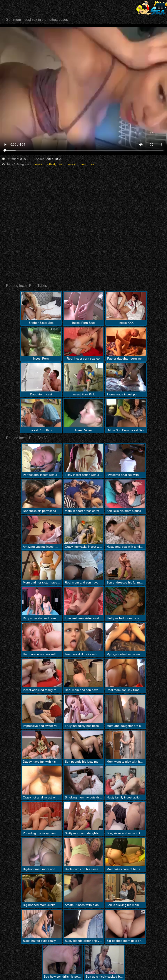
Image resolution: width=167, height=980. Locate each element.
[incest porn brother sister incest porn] (160, 6)
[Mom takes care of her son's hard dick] (125, 852)
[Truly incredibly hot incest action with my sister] (84, 709)
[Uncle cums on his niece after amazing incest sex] (84, 852)
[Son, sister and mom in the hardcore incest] (125, 816)
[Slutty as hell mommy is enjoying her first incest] (125, 601)
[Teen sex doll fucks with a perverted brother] (84, 637)
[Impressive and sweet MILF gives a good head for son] (42, 709)
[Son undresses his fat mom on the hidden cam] (125, 565)
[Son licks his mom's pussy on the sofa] (125, 494)
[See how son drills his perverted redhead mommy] (62, 959)
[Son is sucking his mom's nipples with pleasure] (125, 888)
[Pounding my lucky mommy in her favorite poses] (42, 816)
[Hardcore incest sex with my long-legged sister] (42, 637)
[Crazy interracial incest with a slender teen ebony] (84, 530)
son (92, 164)
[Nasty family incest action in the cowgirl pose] (125, 780)
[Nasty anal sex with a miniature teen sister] (125, 530)
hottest (50, 164)
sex (61, 164)
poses (37, 164)
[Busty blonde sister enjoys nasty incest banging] (84, 924)
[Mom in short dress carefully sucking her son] (84, 494)
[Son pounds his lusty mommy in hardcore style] (84, 745)
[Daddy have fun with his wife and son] (42, 745)
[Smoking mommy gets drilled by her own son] (84, 780)
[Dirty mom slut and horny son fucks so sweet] (42, 601)
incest (72, 164)
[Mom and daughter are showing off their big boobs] (125, 709)
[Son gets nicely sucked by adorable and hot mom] (104, 959)
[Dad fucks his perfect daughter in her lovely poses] (42, 494)
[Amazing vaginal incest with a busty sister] (42, 530)
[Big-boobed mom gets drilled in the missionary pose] (125, 924)
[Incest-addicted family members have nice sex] (42, 673)
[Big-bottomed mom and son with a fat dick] (42, 852)
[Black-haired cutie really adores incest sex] (42, 924)
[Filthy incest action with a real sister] (84, 458)
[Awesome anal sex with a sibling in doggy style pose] (125, 458)
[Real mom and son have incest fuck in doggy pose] (84, 673)
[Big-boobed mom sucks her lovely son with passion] (42, 888)
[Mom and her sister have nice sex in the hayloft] (42, 565)
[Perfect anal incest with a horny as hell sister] (42, 458)
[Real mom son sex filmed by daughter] (125, 673)
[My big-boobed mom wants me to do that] (125, 637)
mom (83, 164)
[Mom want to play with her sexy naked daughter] (125, 745)
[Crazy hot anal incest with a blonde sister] (42, 780)
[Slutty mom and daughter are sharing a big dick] (84, 816)
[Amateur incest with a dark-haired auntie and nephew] (84, 888)
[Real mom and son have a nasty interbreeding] (84, 565)
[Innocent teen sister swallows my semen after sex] (84, 601)
